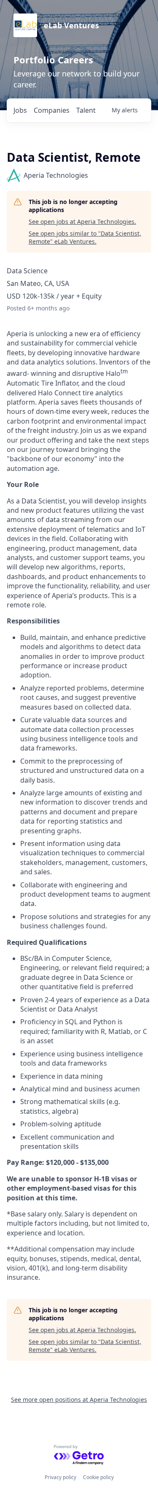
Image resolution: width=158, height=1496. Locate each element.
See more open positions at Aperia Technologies (79, 1399)
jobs (20, 110)
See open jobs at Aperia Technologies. (82, 222)
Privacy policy (60, 1477)
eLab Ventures (71, 25)
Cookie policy (98, 1477)
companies (52, 110)
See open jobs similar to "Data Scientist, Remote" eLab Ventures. (85, 237)
